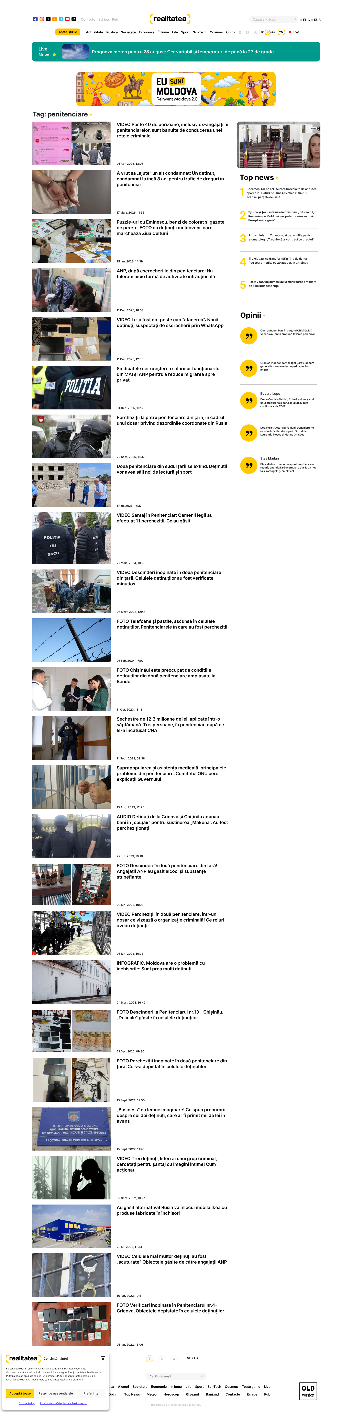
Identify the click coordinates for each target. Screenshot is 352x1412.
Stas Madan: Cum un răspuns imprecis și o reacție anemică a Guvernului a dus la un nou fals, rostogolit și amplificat (288, 467)
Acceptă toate (20, 1393)
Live (296, 32)
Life (175, 32)
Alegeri (123, 1387)
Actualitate (94, 32)
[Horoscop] (240, 32)
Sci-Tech (200, 32)
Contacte (88, 19)
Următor (194, 1359)
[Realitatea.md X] (48, 18)
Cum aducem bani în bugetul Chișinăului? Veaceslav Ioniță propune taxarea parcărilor (287, 332)
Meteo (152, 1394)
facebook (35, 19)
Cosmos (216, 32)
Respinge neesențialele (55, 1393)
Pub (115, 19)
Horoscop (171, 1394)
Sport (185, 32)
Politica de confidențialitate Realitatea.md (63, 1403)
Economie (146, 32)
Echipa (103, 19)
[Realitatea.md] (308, 1391)
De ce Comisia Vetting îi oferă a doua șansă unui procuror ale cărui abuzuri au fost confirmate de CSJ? (287, 403)
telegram (61, 19)
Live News (44, 51)
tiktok (73, 19)
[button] (103, 1359)
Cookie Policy (27, 1403)
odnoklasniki (54, 19)
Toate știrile (67, 32)
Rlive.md (192, 1394)
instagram (42, 19)
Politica (112, 32)
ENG (306, 20)
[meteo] (255, 32)
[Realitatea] (191, 19)
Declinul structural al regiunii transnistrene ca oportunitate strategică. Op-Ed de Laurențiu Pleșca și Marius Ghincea (287, 431)
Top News (132, 1394)
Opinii (230, 32)
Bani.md (212, 1394)
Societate (128, 32)
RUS (317, 20)
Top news (257, 177)
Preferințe (91, 1393)
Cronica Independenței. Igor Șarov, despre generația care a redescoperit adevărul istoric (287, 366)
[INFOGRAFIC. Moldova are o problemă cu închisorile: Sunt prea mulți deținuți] (71, 982)
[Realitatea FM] (268, 32)
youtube (67, 19)
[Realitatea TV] (281, 32)
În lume (163, 32)
